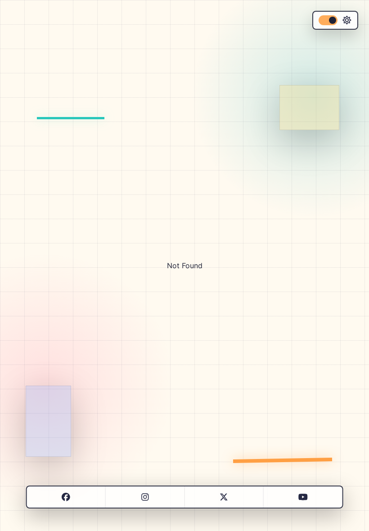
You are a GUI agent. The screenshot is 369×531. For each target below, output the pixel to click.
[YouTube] (303, 497)
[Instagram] (145, 497)
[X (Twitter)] (224, 497)
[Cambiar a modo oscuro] (335, 20)
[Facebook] (66, 497)
